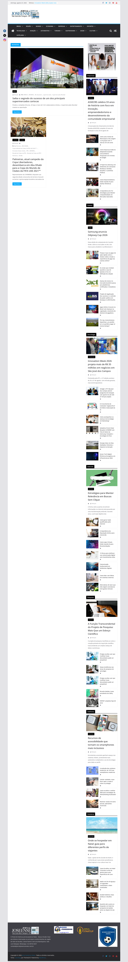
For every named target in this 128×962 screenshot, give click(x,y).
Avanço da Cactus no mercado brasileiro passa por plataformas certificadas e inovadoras (108, 284)
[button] (22, 26)
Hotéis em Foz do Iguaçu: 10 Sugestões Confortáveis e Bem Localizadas (108, 884)
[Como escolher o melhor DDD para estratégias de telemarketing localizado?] (92, 793)
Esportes (90, 26)
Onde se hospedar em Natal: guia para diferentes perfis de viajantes (100, 845)
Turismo (57, 31)
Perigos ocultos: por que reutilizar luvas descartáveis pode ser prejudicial (107, 657)
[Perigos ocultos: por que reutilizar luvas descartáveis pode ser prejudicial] (92, 658)
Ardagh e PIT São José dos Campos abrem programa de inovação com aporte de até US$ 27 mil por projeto (107, 393)
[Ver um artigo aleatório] (115, 31)
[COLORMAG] (25, 927)
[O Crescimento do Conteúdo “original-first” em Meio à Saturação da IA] (92, 408)
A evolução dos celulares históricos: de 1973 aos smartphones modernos (107, 770)
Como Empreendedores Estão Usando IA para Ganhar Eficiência (107, 182)
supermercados (47, 95)
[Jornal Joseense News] (13, 31)
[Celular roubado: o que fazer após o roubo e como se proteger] (92, 782)
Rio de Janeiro (38, 95)
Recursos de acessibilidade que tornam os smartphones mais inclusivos (101, 743)
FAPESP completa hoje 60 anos (108, 702)
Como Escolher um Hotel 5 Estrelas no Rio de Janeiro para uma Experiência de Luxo (107, 871)
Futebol (22, 140)
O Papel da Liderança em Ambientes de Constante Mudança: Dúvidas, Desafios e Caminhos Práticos (108, 168)
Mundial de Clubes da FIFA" (34, 153)
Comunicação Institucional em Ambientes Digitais (106, 566)
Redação (16, 95)
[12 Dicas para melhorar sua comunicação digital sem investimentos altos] (92, 556)
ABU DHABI (25, 146)
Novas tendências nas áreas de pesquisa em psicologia (107, 669)
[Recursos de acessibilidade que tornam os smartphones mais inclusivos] (101, 723)
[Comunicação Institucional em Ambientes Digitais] (92, 567)
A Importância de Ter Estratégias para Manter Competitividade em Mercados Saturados (107, 194)
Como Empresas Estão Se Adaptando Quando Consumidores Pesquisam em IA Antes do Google (108, 153)
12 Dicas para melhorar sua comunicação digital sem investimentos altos (107, 555)
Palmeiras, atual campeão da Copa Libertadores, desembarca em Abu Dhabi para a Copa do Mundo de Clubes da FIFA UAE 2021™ (28, 165)
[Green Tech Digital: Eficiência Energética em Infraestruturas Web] (92, 457)
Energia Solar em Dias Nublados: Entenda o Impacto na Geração (107, 445)
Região (28, 26)
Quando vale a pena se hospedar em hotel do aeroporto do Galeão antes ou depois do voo (107, 907)
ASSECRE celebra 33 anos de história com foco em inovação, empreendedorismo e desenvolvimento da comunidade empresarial (101, 110)
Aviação (33, 31)
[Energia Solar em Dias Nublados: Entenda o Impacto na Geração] (92, 446)
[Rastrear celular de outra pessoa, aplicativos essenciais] (92, 805)
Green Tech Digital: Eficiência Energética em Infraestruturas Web (107, 456)
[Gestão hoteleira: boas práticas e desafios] (92, 896)
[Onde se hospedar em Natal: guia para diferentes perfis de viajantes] (101, 825)
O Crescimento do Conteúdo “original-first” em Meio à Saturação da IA (107, 407)
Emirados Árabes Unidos (18, 151)
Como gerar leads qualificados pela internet (105, 522)
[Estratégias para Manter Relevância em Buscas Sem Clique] (101, 478)
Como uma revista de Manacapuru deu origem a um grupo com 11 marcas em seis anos (108, 139)
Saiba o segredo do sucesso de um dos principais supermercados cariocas (38, 100)
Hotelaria (20, 35)
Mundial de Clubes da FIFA (19, 153)
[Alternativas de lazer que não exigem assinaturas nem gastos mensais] (92, 588)
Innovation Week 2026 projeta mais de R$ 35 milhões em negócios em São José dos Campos (101, 366)
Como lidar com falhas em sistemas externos (107, 576)
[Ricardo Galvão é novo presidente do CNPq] (92, 693)
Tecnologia (21, 31)
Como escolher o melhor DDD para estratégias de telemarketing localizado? (108, 792)
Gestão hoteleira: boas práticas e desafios (107, 896)
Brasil (19, 26)
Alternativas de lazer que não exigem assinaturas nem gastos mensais (108, 587)
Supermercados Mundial (58, 95)
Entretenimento (76, 26)
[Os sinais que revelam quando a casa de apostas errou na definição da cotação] (92, 272)
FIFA (27, 151)
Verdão (20, 155)
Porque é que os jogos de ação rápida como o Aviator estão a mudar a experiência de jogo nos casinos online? (108, 257)
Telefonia (91, 734)
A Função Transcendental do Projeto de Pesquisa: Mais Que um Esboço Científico (101, 628)
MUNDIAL (31, 95)
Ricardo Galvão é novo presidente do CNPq (107, 692)
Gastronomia (70, 31)
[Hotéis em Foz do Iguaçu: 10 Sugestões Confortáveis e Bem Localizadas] (92, 885)
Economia (49, 26)
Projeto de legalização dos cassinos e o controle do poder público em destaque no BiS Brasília (108, 297)
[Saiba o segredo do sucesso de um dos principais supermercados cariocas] (47, 68)
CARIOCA (25, 95)
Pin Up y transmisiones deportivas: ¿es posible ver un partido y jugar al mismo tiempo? (107, 323)
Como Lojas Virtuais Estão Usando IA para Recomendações (106, 544)
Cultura (92, 31)
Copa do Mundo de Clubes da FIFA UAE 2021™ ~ (24, 148)
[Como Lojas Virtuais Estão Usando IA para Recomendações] (92, 545)
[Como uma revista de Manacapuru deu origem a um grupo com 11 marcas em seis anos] (92, 141)
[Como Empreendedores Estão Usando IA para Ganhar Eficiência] (92, 183)
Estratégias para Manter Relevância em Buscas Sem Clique (101, 496)
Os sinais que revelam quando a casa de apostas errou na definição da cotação (107, 271)
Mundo (38, 26)
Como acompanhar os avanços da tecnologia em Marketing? (107, 419)
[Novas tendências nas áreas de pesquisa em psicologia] (92, 670)
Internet (91, 489)
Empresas (61, 26)
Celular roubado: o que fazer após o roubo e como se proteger (107, 781)
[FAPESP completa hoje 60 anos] (92, 703)
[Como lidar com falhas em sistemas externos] (92, 577)
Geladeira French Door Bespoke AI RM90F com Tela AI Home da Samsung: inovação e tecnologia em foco (107, 432)
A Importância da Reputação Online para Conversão (107, 533)
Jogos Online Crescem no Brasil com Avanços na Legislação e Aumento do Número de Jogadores (108, 310)
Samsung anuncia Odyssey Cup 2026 (97, 233)
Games (90, 227)
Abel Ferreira (17, 146)
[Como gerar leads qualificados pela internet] (92, 523)
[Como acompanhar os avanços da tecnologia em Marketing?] (92, 420)
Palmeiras (15, 155)
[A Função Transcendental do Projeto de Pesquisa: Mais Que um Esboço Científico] (101, 609)
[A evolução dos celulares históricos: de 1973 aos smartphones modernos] (92, 771)
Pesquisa (91, 619)
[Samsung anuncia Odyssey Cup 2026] (101, 216)
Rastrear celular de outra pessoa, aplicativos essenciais (108, 803)
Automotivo (45, 31)
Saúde (82, 31)
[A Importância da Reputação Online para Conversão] (92, 534)
